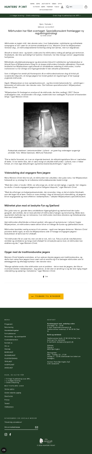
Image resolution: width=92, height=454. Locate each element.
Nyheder (48, 24)
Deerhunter (8, 396)
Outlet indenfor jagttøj (12, 393)
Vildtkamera (8, 407)
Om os (6, 346)
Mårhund (41, 27)
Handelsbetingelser (11, 330)
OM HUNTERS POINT (46, 10)
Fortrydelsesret (10, 334)
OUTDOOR (36, 7)
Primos (6, 400)
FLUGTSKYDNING (10, 358)
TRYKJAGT (8, 361)
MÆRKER (50, 7)
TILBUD (56, 7)
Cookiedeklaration (11, 340)
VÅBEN (54, 3)
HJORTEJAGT (9, 365)
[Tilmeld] (36, 427)
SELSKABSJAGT (9, 355)
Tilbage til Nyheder (48, 296)
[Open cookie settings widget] (4, 450)
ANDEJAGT (8, 368)
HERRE (32, 3)
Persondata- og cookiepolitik (15, 337)
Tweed (6, 403)
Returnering (8, 327)
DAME (38, 3)
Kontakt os (8, 343)
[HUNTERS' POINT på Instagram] (5, 434)
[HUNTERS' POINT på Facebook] (10, 434)
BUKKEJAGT (8, 352)
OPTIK (60, 3)
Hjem (41, 24)
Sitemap (7, 349)
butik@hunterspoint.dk (65, 342)
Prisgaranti (8, 324)
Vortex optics (9, 389)
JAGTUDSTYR (46, 3)
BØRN (43, 7)
